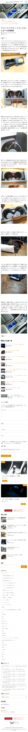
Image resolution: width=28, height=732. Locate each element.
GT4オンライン (4, 626)
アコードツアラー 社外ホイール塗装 (12, 350)
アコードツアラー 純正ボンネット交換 (13, 387)
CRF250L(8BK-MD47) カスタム (8, 575)
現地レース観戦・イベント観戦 (8, 595)
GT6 (2, 616)
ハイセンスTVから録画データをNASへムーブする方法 (11, 671)
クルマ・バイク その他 (7, 604)
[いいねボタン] (2, 38)
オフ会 (3, 652)
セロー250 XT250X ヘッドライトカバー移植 (10, 666)
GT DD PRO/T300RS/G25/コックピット (9, 640)
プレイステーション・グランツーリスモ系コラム (10, 637)
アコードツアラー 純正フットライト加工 (10, 499)
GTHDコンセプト (5, 623)
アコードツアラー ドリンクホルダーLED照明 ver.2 (15, 344)
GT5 (2, 618)
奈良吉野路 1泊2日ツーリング (13, 547)
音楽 (2, 654)
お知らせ (3, 659)
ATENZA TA (4, 635)
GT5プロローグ (4, 621)
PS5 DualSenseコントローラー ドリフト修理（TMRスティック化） (16, 526)
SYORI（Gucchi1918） (23, 666)
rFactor (3, 647)
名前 (2, 423)
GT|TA (3, 630)
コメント (3, 409)
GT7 (2, 612)
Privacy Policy (20, 729)
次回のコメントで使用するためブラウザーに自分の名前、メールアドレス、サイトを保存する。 (14, 442)
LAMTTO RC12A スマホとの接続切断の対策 (16, 517)
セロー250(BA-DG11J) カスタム (8, 578)
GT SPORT (4, 614)
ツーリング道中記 (6, 599)
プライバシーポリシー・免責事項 (8, 712)
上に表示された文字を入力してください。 (11, 449)
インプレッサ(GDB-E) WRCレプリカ (9, 587)
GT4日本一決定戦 (5, 628)
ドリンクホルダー (22, 396)
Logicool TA (4, 633)
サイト (2, 435)
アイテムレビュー (6, 602)
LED (9, 396)
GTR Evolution (4, 644)
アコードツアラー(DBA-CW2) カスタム (15, 395)
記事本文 (4, 480)
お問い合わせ (3, 710)
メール (3, 429)
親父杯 (3, 607)
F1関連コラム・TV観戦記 (7, 597)
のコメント (5, 34)
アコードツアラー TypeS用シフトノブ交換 (11, 476)
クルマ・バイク (4, 573)
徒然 (2, 656)
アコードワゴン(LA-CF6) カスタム (9, 585)
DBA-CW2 (10, 397)
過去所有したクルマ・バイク (8, 590)
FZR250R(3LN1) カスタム (7, 580)
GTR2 (3, 642)
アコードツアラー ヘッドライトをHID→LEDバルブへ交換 (16, 375)
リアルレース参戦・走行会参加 (8, 592)
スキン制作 (4, 649)
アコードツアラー (15, 396)
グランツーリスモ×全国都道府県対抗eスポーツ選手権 (11, 609)
